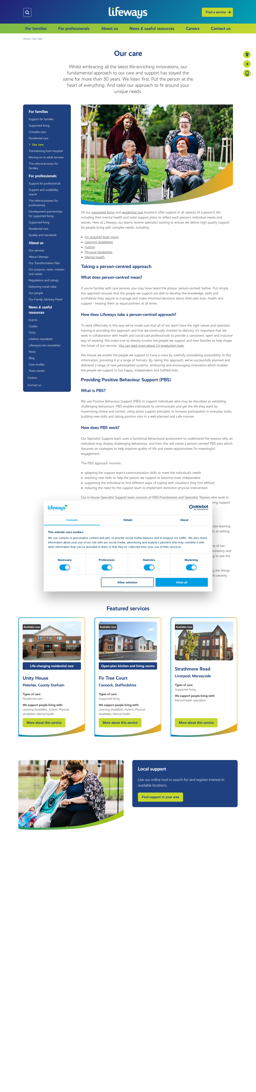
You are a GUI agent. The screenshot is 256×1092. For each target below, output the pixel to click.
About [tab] (184, 519)
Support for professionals (45, 183)
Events (33, 320)
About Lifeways (39, 257)
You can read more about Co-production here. (151, 346)
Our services (36, 250)
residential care (132, 212)
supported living (103, 212)
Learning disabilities (99, 242)
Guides (33, 326)
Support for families (41, 119)
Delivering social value (43, 286)
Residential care (38, 138)
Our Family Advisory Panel (45, 299)
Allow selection (127, 582)
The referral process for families (43, 166)
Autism (90, 247)
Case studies (37, 364)
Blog (31, 358)
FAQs (32, 332)
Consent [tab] (71, 519)
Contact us (221, 28)
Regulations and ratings (44, 280)
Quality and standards (43, 235)
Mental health (95, 257)
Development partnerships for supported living (46, 214)
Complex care (37, 132)
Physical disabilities (98, 252)
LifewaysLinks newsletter (45, 345)
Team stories (37, 371)
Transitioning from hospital (46, 151)
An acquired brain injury (102, 237)
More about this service (44, 723)
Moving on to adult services (46, 157)
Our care (37, 144)
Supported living (39, 125)
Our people (36, 293)
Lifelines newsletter (41, 339)
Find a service (216, 12)
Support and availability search (43, 192)
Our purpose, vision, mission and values (46, 272)
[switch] (107, 567)
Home (26, 38)
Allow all (181, 582)
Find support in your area (160, 797)
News (32, 351)
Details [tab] (128, 519)
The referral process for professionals (43, 203)
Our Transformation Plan (44, 263)
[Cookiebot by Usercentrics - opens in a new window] (191, 507)
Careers (193, 28)
